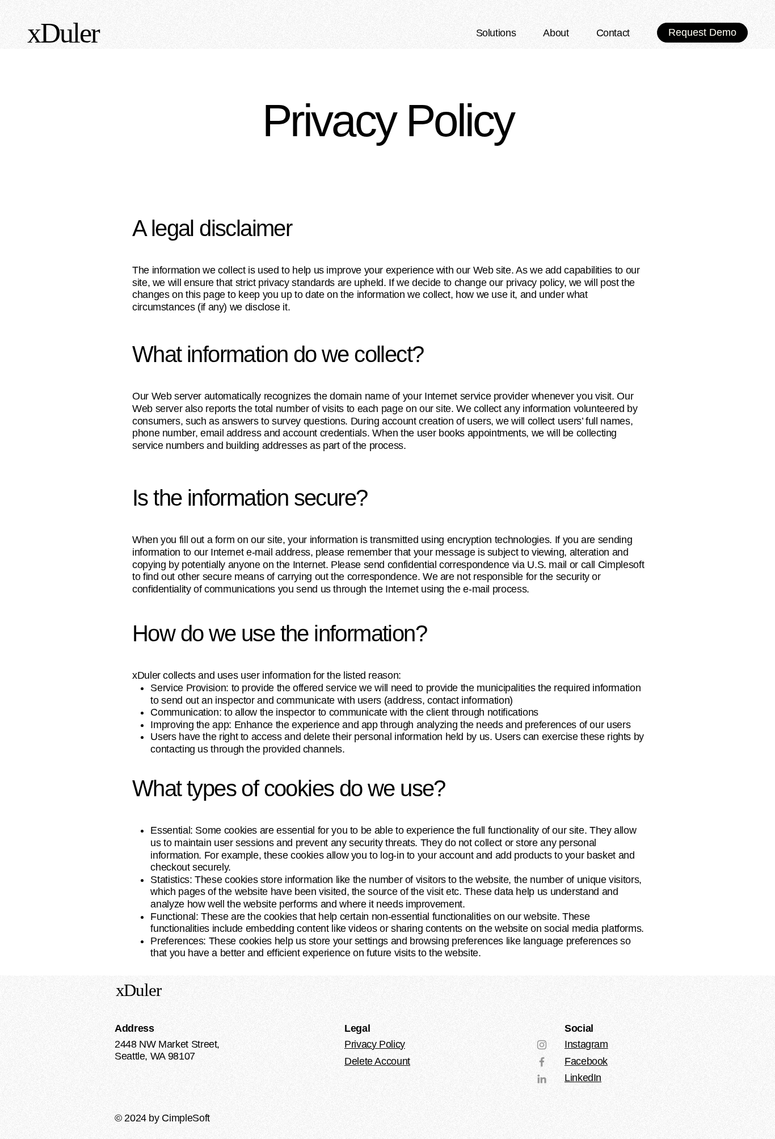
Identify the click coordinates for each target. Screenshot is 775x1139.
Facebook (586, 1061)
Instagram (586, 1044)
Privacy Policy (374, 1044)
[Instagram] (542, 1045)
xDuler (138, 990)
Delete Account (377, 1061)
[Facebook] (542, 1062)
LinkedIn (583, 1077)
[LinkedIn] (542, 1079)
